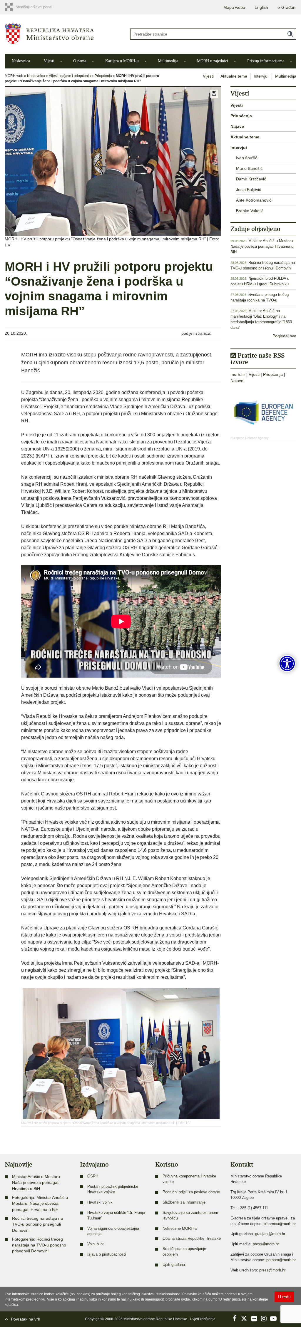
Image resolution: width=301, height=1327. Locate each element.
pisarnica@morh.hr (280, 1224)
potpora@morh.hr (281, 1260)
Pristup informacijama (265, 61)
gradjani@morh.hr (270, 1234)
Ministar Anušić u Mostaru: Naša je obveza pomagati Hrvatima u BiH (262, 246)
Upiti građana (174, 1265)
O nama (79, 61)
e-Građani (286, 7)
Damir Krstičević (251, 179)
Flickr (253, 1318)
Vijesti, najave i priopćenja (70, 76)
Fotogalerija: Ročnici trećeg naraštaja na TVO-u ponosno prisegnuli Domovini (39, 1245)
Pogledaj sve (284, 336)
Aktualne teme (233, 76)
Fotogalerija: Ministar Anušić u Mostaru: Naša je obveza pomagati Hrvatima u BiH (40, 1203)
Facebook (234, 1318)
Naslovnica (21, 61)
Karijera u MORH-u (122, 61)
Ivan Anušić (246, 157)
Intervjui (261, 76)
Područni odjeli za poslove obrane (191, 1192)
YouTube (273, 1318)
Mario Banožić (249, 168)
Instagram (263, 1318)
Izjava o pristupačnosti (106, 1254)
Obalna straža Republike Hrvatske (192, 1238)
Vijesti (49, 61)
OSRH (92, 1176)
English (261, 7)
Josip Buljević (248, 189)
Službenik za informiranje (184, 1202)
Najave (237, 126)
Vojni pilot (95, 1244)
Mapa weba (234, 7)
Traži (290, 34)
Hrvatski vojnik (100, 1202)
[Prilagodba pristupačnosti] (287, 663)
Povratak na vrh (25, 1319)
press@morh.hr (266, 1244)
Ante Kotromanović (253, 200)
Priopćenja (103, 76)
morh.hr (237, 374)
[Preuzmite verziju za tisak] (214, 94)
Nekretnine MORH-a (180, 1229)
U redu (284, 1296)
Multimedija (168, 61)
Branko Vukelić (249, 210)
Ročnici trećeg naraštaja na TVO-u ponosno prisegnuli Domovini (37, 1224)
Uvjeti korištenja (202, 1319)
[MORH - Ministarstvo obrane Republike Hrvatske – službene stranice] (63, 33)
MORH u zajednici (212, 61)
